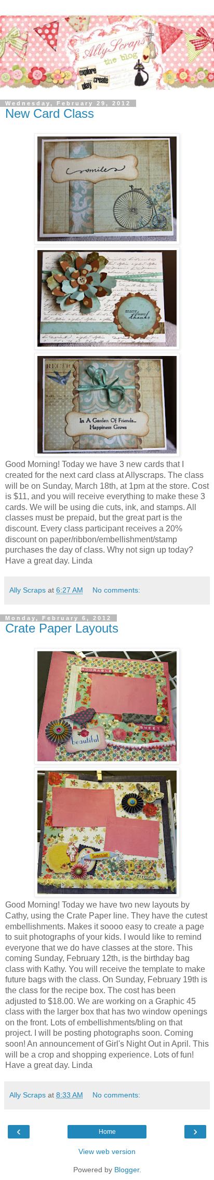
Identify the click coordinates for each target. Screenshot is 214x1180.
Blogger (126, 1169)
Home (107, 1131)
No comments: (116, 590)
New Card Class (49, 113)
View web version (107, 1151)
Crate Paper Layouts (61, 628)
